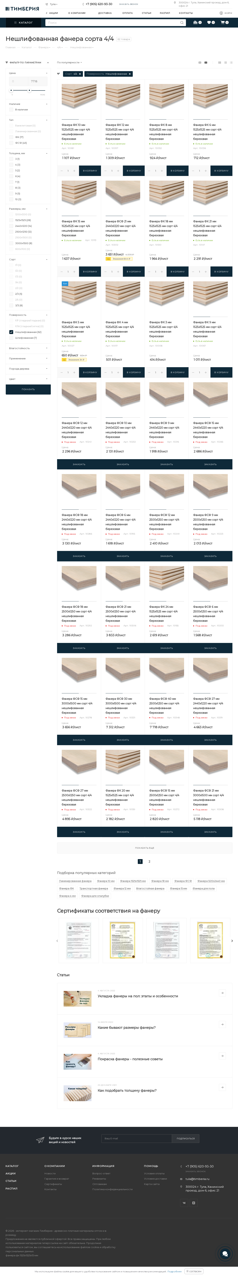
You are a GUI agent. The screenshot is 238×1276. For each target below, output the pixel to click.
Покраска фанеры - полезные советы (130, 1059)
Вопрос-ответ (101, 1173)
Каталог (12, 1165)
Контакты (50, 1189)
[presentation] (57, 941)
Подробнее (175, 1271)
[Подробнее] (222, 993)
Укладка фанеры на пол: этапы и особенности (138, 996)
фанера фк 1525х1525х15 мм (22, 1255)
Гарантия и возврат (56, 1178)
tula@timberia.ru (197, 1179)
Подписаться (186, 1138)
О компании (54, 1165)
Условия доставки (155, 1178)
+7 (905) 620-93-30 (99, 4)
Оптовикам (99, 1184)
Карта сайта (152, 1184)
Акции (11, 1173)
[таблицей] (231, 62)
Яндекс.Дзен (194, 1203)
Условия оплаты (154, 1173)
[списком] (225, 62)
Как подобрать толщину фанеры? (127, 1091)
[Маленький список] (199, 62)
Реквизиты (99, 1178)
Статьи (11, 1180)
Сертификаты (53, 1184)
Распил (12, 1188)
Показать (28, 389)
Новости (50, 1173)
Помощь (151, 1165)
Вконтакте (184, 1203)
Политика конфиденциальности (112, 1189)
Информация (103, 1165)
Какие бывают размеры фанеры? (127, 1028)
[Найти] (182, 22)
